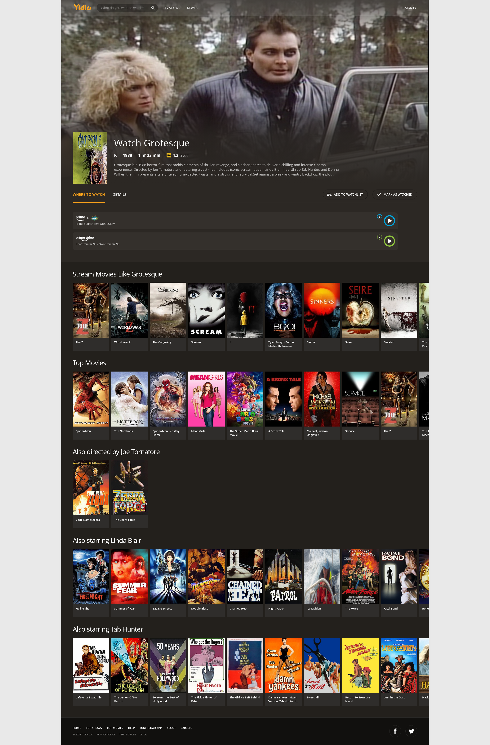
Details (120, 194)
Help (131, 728)
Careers (186, 728)
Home (77, 728)
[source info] (379, 216)
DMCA (143, 734)
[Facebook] (395, 731)
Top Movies (115, 728)
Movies (192, 8)
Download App (151, 728)
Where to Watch (89, 194)
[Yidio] (82, 8)
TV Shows (172, 8)
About (171, 728)
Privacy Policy (105, 734)
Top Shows (94, 728)
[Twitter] (411, 731)
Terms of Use (127, 734)
